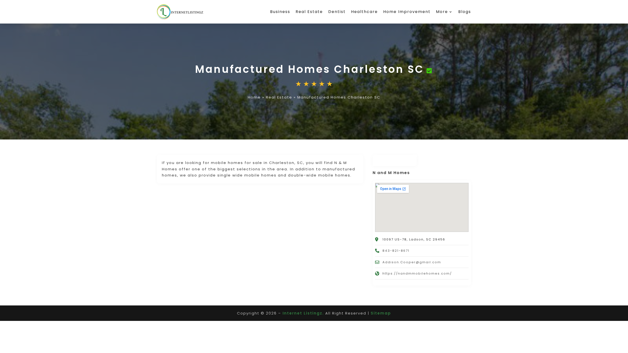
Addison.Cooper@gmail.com (411, 262)
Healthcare (364, 11)
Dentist (337, 11)
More (442, 11)
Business (280, 11)
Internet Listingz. (303, 313)
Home (254, 97)
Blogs (464, 11)
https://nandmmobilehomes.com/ (417, 273)
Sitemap (381, 313)
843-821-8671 (395, 250)
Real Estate (309, 11)
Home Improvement (407, 11)
